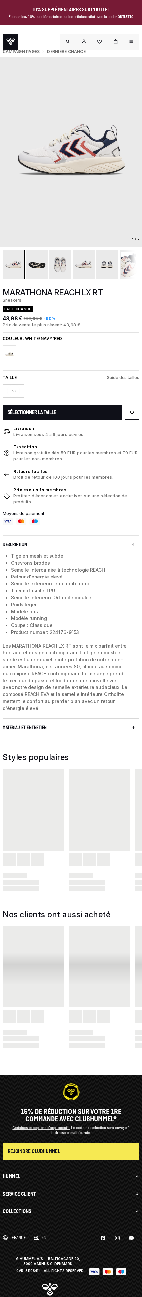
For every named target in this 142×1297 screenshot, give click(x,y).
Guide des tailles (123, 377)
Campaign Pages (21, 51)
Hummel (11, 1176)
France (19, 1237)
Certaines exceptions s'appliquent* (41, 1128)
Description (15, 544)
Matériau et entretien (25, 727)
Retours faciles (30, 471)
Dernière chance (66, 51)
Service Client (19, 1194)
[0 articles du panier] (116, 42)
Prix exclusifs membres (39, 489)
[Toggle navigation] (68, 42)
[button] (84, 42)
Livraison (23, 428)
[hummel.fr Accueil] (10, 42)
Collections (17, 1211)
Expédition (25, 446)
